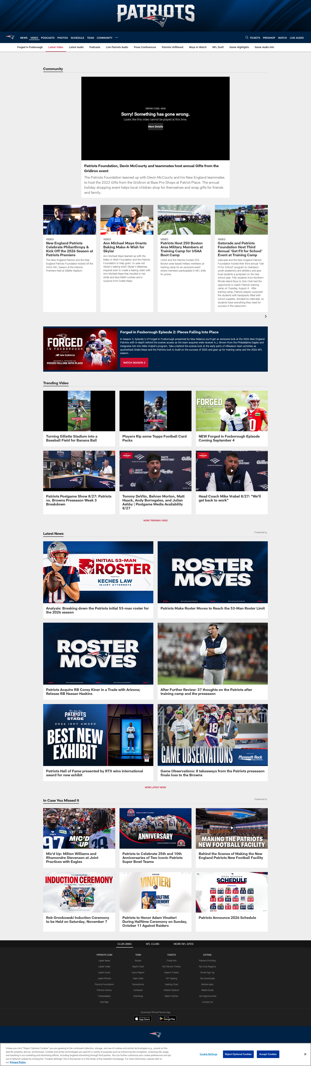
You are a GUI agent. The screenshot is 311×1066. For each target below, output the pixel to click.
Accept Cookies (268, 1054)
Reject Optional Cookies (238, 1054)
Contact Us (207, 1002)
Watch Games (171, 996)
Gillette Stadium (171, 990)
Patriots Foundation (104, 984)
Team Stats (138, 978)
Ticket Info (171, 960)
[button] (155, 126)
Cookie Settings (208, 1054)
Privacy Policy (18, 1062)
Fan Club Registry (207, 966)
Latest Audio (104, 972)
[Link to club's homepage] (10, 37)
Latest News (104, 960)
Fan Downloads (207, 978)
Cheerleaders (104, 996)
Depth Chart (138, 966)
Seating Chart (171, 984)
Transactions (138, 984)
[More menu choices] (116, 37)
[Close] (305, 1054)
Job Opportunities (207, 996)
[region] (155, 1054)
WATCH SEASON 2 (134, 362)
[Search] (246, 37)
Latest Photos (104, 978)
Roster (138, 960)
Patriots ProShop (207, 960)
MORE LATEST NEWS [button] (155, 787)
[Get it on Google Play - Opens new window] (167, 1020)
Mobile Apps (207, 984)
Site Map (104, 1002)
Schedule (138, 990)
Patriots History (104, 990)
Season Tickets (171, 972)
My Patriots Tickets (171, 966)
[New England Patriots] (155, 1035)
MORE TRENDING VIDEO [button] (155, 520)
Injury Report (138, 972)
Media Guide (207, 990)
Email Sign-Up (207, 972)
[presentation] (266, 317)
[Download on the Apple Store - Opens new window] (142, 1019)
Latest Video (104, 966)
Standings (138, 996)
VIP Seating (171, 978)
